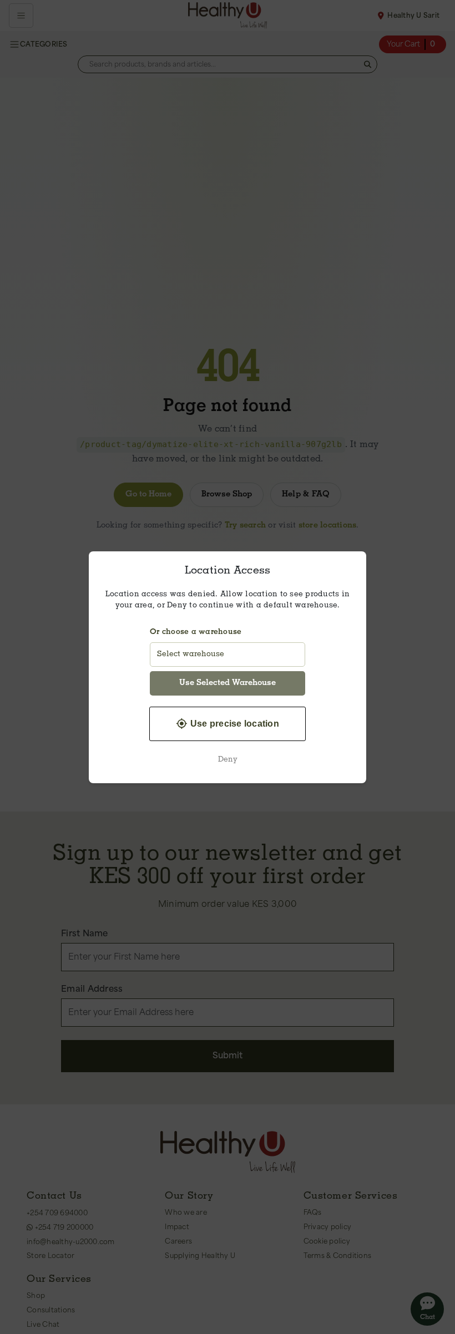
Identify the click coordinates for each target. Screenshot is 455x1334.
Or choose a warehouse (195, 632)
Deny (227, 760)
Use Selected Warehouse (227, 683)
